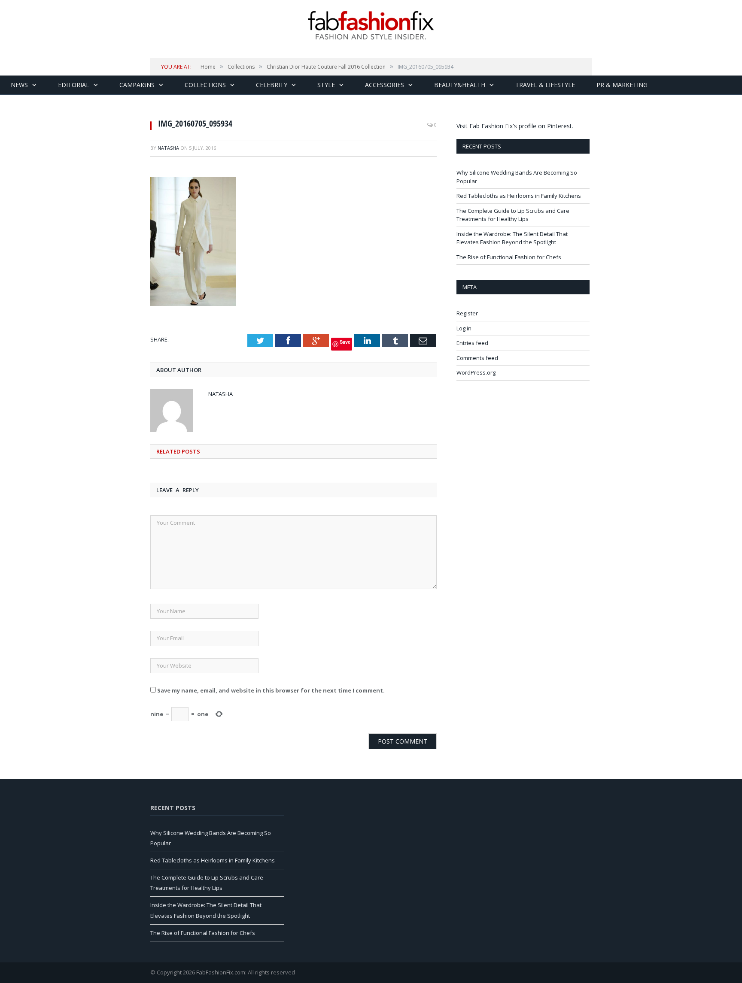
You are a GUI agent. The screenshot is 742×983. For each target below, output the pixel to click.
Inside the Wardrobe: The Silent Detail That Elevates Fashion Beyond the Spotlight (512, 238)
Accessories (384, 85)
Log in (463, 328)
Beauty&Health (459, 85)
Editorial (73, 85)
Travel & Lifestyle (545, 85)
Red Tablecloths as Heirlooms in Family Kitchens (518, 196)
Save (345, 342)
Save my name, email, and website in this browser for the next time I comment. (271, 690)
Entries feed (472, 343)
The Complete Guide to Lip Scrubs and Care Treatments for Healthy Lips (512, 215)
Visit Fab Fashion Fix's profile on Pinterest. (514, 126)
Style (326, 85)
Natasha (168, 148)
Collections (205, 85)
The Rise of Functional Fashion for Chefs (508, 257)
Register (467, 313)
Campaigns (137, 85)
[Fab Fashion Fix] (371, 25)
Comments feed (477, 358)
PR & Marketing (622, 85)
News (19, 85)
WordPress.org (476, 372)
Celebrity (271, 85)
